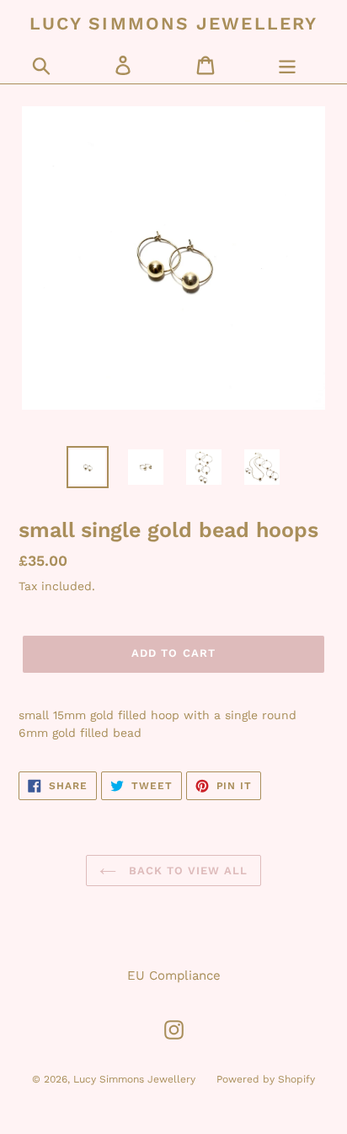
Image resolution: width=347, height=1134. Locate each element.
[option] (88, 467)
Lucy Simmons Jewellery (173, 23)
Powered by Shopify (265, 1079)
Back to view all (186, 870)
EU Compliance (174, 975)
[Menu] (287, 64)
